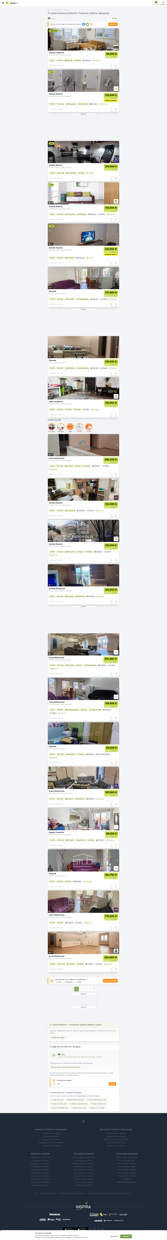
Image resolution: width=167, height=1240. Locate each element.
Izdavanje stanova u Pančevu (83, 1176)
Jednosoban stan (75, 1100)
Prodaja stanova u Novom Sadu (40, 1157)
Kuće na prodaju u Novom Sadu (127, 1157)
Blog (37, 1193)
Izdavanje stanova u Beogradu (116, 1133)
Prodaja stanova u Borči (51, 1136)
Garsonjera (57, 1100)
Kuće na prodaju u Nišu (127, 1160)
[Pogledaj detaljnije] (83, 39)
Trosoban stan (98, 1104)
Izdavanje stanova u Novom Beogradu (116, 1139)
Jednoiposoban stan (96, 1100)
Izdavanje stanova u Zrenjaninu (83, 1170)
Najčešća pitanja (115, 1193)
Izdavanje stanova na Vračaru (116, 1142)
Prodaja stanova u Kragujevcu (40, 1163)
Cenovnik (81, 1193)
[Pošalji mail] (102, 1229)
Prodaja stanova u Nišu (40, 1160)
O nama (44, 1193)
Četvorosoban (78, 1108)
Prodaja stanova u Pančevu (40, 1179)
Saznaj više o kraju (57, 1037)
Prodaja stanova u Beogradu (51, 1133)
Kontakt (53, 1193)
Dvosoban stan (59, 1104)
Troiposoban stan (59, 1108)
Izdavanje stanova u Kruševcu (83, 1173)
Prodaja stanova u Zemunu (51, 1139)
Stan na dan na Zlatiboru (83, 1185)
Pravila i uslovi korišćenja (97, 1193)
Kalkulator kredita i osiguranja (127, 1182)
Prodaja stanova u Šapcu (40, 1173)
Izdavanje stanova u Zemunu (116, 1136)
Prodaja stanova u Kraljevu (40, 1185)
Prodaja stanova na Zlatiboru (40, 1182)
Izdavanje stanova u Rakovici (116, 1145)
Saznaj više (114, 1236)
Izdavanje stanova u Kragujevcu (83, 1163)
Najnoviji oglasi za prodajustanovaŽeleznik (65, 1067)
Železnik (66, 10)
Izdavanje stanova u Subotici (83, 1167)
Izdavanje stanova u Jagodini (83, 1179)
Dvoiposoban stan (79, 1104)
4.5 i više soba (97, 1108)
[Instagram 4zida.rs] (94, 1229)
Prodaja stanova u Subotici (40, 1167)
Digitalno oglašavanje (67, 1193)
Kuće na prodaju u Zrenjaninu (127, 1170)
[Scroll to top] (83, 1121)
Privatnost (128, 1193)
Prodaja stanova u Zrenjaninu (40, 1170)
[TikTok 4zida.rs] (98, 1229)
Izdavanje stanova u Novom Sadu (83, 1157)
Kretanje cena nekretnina (126, 1176)
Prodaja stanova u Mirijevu (51, 1145)
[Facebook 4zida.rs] (90, 1229)
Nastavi (126, 1236)
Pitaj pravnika (126, 1179)
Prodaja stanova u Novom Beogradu (51, 1142)
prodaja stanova (57, 10)
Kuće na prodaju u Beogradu (126, 1173)
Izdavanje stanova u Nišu (83, 1160)
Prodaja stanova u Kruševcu (40, 1176)
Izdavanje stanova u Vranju (83, 1182)
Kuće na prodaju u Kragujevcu (127, 1163)
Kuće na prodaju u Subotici (127, 1167)
